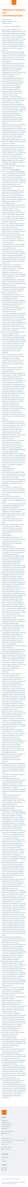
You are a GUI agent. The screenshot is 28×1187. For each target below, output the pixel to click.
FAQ (3, 1159)
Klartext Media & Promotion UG (13, 1178)
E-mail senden (6, 1133)
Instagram (5, 1167)
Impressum (4, 1182)
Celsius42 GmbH (14, 2)
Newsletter (4, 1161)
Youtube (5, 1170)
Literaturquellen (5, 1157)
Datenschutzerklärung (14, 1182)
